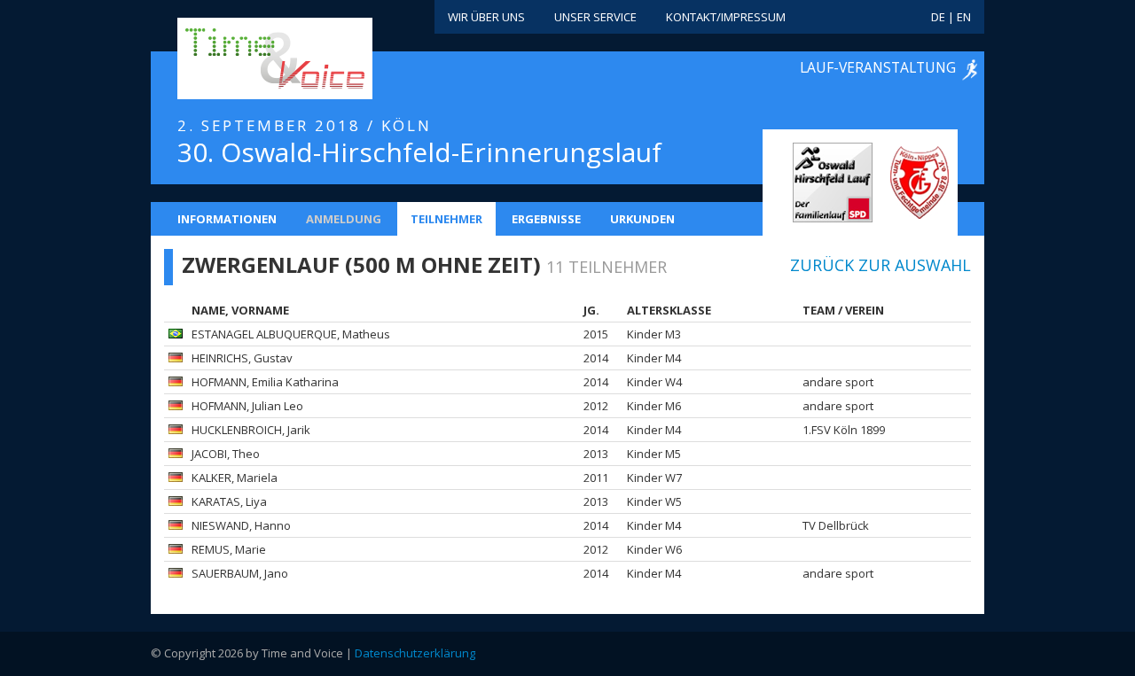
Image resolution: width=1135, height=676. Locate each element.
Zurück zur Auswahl (880, 265)
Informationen (227, 219)
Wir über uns (486, 17)
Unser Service (595, 17)
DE (938, 17)
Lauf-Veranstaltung (878, 67)
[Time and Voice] (248, 59)
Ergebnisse (546, 219)
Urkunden (642, 219)
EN (964, 17)
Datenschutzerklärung (415, 653)
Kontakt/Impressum (726, 17)
